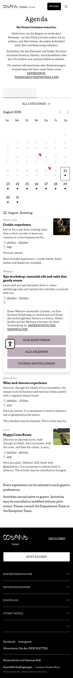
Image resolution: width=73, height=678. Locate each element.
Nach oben (56, 538)
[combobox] (36, 104)
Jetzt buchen (36, 556)
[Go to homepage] (19, 6)
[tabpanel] (36, 290)
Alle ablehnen (36, 351)
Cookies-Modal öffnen (47, 667)
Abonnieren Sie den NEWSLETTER (25, 648)
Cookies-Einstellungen (36, 363)
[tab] (20, 93)
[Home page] (17, 541)
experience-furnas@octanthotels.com (36, 75)
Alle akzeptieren (36, 340)
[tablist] (36, 94)
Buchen (54, 6)
